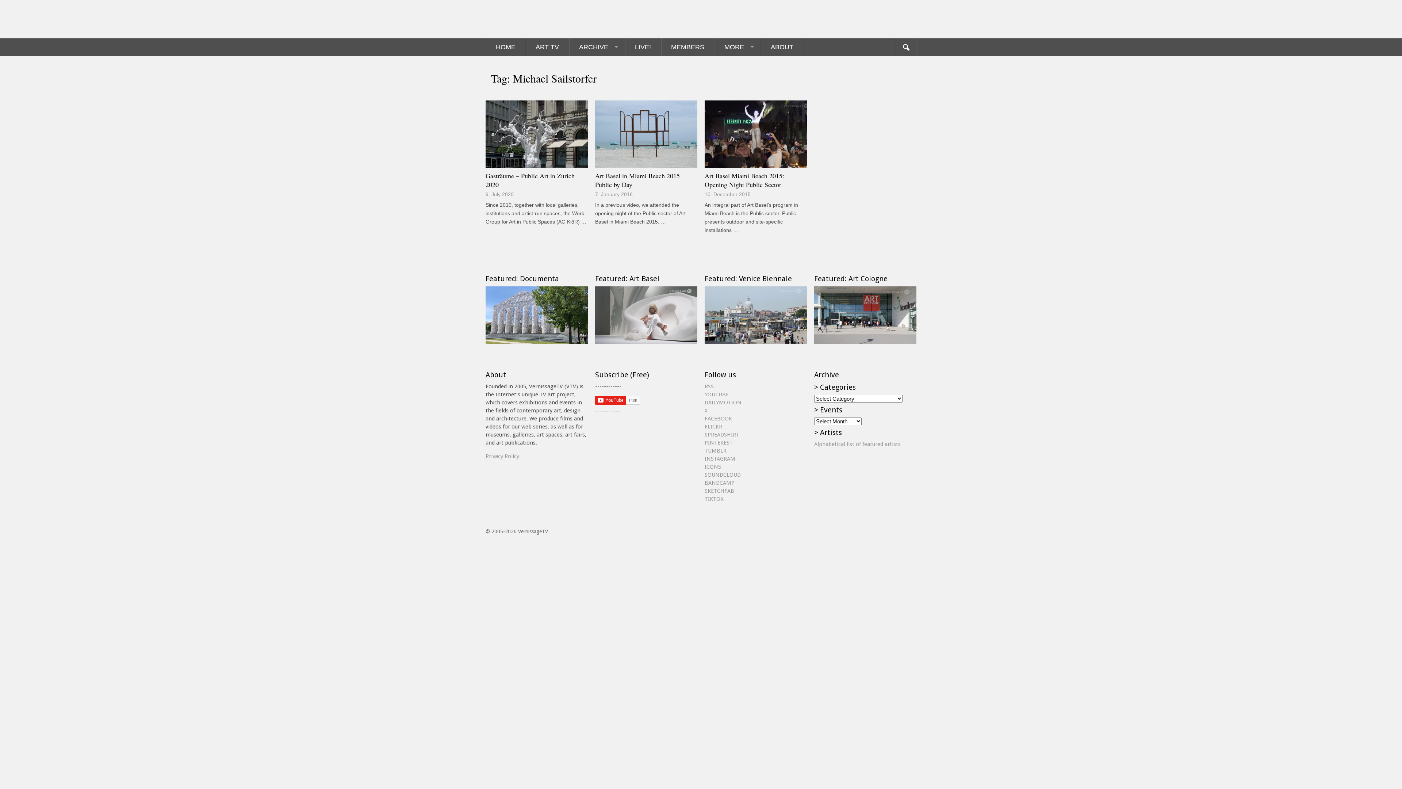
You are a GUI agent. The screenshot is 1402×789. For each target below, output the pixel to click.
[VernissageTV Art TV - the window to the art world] (522, 19)
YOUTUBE (717, 394)
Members (687, 47)
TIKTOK (714, 499)
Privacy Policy (502, 456)
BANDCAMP (720, 483)
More (734, 47)
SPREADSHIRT (722, 434)
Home (506, 47)
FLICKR (713, 426)
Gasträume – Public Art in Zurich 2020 (530, 180)
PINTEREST (719, 442)
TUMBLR (716, 450)
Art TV (547, 47)
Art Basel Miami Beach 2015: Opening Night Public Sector (744, 180)
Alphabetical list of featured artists (857, 444)
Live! (643, 47)
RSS (709, 386)
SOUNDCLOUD (723, 475)
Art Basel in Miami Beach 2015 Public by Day (637, 180)
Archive (593, 47)
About (782, 47)
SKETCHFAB (719, 491)
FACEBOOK (718, 418)
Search (906, 47)
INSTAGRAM (720, 459)
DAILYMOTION (723, 402)
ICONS (713, 467)
